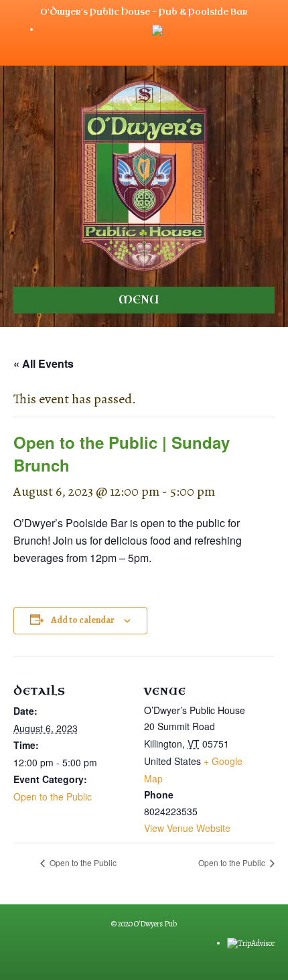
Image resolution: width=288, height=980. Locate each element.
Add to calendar (83, 620)
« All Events (43, 363)
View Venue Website (187, 828)
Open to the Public (52, 796)
